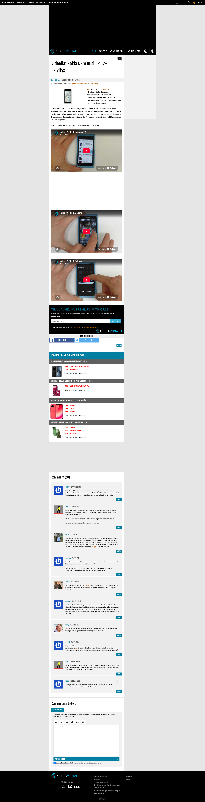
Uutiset (93, 51)
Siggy (67, 625)
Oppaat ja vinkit (21, 2)
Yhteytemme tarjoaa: (67, 782)
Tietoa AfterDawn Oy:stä (101, 782)
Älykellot (31, 2)
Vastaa (119, 499)
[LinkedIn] (78, 80)
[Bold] (56, 722)
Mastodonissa (93, 84)
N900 (81, 495)
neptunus (68, 558)
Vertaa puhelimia (41, 2)
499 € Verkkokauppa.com (77, 366)
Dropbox (94, 547)
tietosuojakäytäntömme (90, 327)
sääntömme (77, 327)
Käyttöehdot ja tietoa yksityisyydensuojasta (107, 785)
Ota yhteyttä (97, 779)
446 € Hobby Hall (73, 430)
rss (194, 2)
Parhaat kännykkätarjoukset (67, 355)
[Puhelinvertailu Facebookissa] (152, 51)
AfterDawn (129, 777)
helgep (67, 681)
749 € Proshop (72, 369)
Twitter (88, 340)
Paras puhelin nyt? (133, 51)
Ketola (67, 506)
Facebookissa (76, 84)
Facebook (63, 340)
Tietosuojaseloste (99, 788)
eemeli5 (67, 642)
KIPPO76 (67, 487)
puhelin (87, 585)
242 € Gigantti (71, 427)
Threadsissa (83, 84)
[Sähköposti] (73, 80)
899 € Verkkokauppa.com (77, 386)
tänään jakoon (108, 89)
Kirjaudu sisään (57, 710)
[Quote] (66, 722)
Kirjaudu (200, 2)
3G (76, 648)
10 (119, 58)
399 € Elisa (70, 405)
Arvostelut (103, 51)
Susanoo (67, 601)
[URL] (72, 722)
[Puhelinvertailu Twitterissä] (146, 51)
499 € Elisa (70, 411)
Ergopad (67, 582)
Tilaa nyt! (115, 321)
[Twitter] (76, 80)
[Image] (83, 722)
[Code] (77, 722)
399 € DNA (69, 408)
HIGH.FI (128, 779)
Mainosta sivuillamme (100, 777)
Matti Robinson (55, 80)
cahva (67, 534)
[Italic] (61, 722)
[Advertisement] (86, 193)
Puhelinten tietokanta (8, 2)
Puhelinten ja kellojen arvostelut (58, 2)
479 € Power (70, 433)
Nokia (88, 89)
